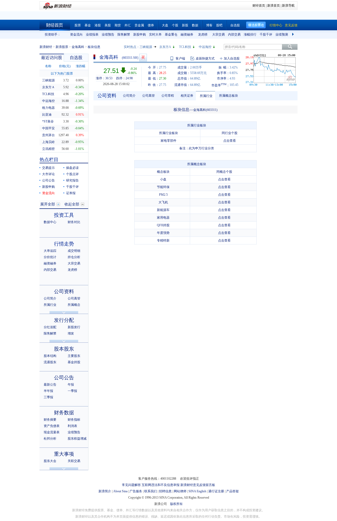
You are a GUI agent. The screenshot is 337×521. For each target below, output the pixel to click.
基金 (88, 25)
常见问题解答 (131, 485)
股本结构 (50, 356)
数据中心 (50, 222)
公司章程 (167, 95)
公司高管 (74, 298)
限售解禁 (123, 34)
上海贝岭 (48, 142)
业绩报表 (92, 34)
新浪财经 (45, 47)
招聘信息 (165, 491)
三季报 (48, 397)
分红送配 (50, 327)
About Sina (120, 491)
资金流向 (76, 34)
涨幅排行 (250, 34)
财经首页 (258, 5)
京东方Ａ (48, 87)
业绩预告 (108, 34)
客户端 (180, 58)
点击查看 (229, 140)
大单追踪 (50, 251)
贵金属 (139, 25)
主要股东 (74, 356)
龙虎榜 (202, 34)
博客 (209, 25)
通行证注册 (216, 491)
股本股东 (64, 349)
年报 (71, 384)
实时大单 (155, 34)
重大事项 (64, 454)
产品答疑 (232, 491)
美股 (108, 25)
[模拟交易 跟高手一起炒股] (143, 57)
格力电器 (48, 108)
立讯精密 (48, 149)
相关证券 (187, 95)
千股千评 (266, 34)
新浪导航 (288, 5)
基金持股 (74, 362)
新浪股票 (62, 47)
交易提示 (48, 168)
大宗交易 (218, 34)
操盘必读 (72, 168)
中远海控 (205, 47)
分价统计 (50, 257)
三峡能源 (146, 47)
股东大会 (50, 461)
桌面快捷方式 (205, 58)
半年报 (48, 391)
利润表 (72, 426)
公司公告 (48, 180)
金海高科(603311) (205, 110)
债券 (151, 25)
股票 (78, 25)
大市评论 (48, 174)
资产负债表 (52, 426)
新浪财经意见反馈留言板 (197, 485)
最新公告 (50, 384)
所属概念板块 (228, 95)
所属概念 (74, 305)
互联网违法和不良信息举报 (161, 485)
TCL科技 (185, 47)
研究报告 (72, 180)
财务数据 (64, 412)
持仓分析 (74, 257)
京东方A (165, 47)
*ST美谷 (48, 121)
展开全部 (47, 204)
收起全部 (72, 204)
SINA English (197, 491)
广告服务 (136, 491)
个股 (175, 25)
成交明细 (74, 251)
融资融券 (187, 34)
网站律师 (180, 491)
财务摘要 (50, 419)
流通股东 (50, 362)
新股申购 (139, 34)
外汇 (128, 25)
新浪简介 (104, 491)
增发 (71, 333)
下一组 (294, 34)
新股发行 (74, 327)
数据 (195, 25)
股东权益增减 (77, 438)
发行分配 (64, 320)
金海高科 (78, 47)
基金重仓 (171, 34)
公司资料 (64, 291)
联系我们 (150, 491)
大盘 (165, 25)
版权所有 (176, 504)
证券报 (71, 193)
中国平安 (48, 128)
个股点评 (72, 174)
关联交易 (74, 461)
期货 (118, 25)
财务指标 (74, 419)
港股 (98, 25)
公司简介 (50, 298)
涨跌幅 (80, 66)
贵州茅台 (48, 135)
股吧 (219, 25)
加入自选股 (232, 58)
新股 (185, 25)
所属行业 (50, 305)
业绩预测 (281, 34)
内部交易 (234, 34)
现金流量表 (52, 432)
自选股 (235, 25)
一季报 (72, 391)
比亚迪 (47, 114)
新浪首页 (273, 5)
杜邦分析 (50, 438)
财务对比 (74, 222)
